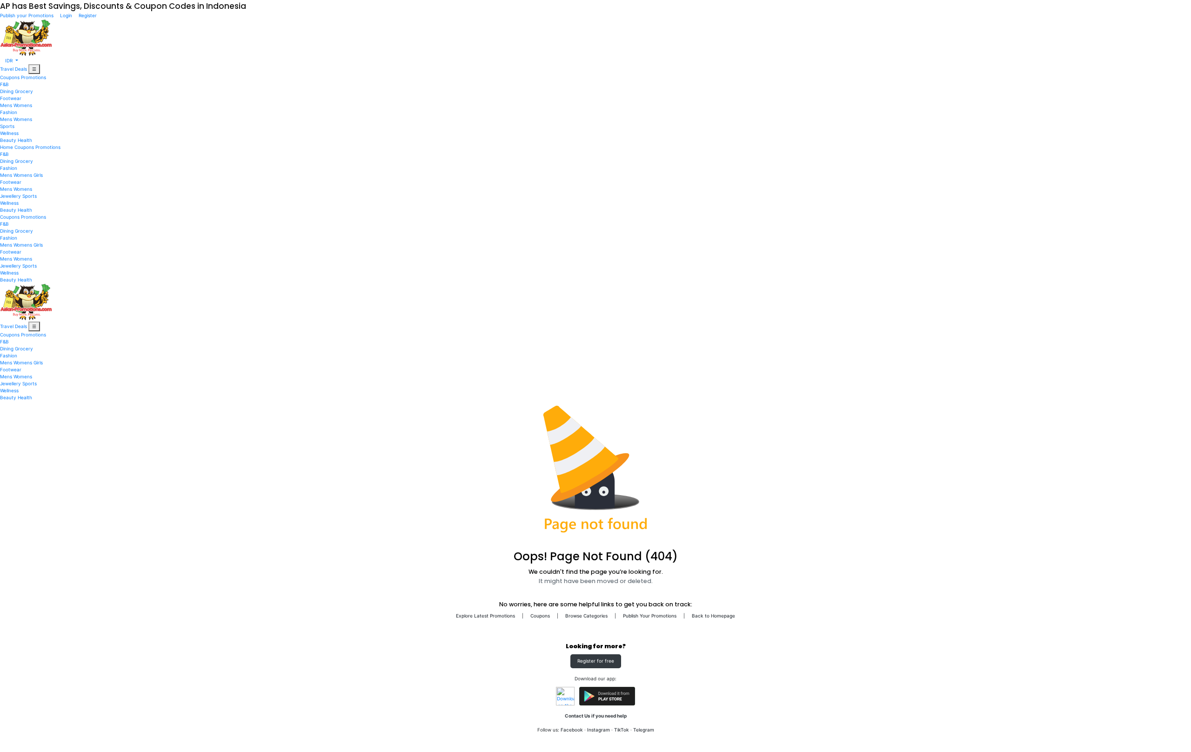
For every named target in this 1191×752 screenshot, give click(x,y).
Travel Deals (13, 69)
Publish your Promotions (27, 15)
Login (66, 15)
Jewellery (10, 196)
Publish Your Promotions (649, 615)
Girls (38, 175)
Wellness (9, 133)
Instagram (598, 729)
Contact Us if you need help (596, 715)
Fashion (8, 112)
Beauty (8, 140)
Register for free (595, 661)
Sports (7, 126)
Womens (22, 105)
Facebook (572, 729)
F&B (4, 84)
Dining (6, 91)
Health (25, 140)
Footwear (10, 98)
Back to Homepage (713, 615)
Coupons (10, 77)
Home (6, 147)
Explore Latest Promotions (485, 615)
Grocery (24, 91)
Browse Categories (586, 615)
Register (87, 15)
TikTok (621, 729)
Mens (6, 105)
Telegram (643, 729)
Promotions (33, 77)
